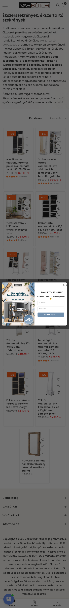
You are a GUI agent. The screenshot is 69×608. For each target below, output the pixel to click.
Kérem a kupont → (51, 315)
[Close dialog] (64, 285)
